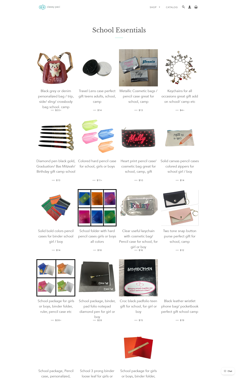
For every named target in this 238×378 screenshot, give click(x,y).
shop (153, 7)
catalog (172, 7)
